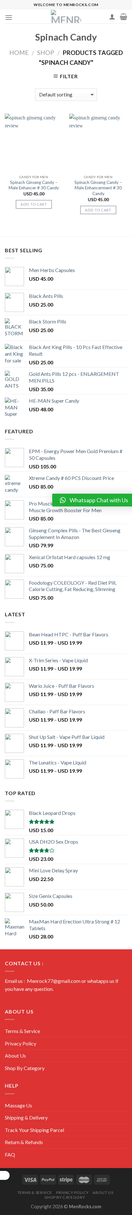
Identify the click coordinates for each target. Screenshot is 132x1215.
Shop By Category (25, 1068)
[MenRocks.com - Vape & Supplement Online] (66, 16)
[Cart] (123, 17)
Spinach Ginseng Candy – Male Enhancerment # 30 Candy (98, 188)
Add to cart (34, 204)
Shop (45, 52)
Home (19, 52)
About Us (15, 1055)
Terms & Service (22, 1031)
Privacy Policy (20, 1043)
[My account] (112, 17)
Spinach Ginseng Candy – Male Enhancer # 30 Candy (34, 185)
